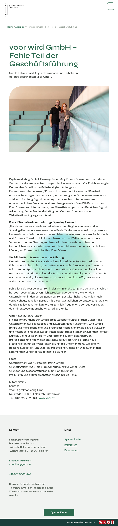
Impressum (70, 444)
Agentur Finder (72, 439)
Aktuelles (19, 26)
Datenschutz (71, 450)
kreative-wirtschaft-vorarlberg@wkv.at (21, 462)
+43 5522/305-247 (20, 474)
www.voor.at (47, 398)
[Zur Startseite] (14, 6)
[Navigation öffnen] (110, 6)
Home (10, 26)
